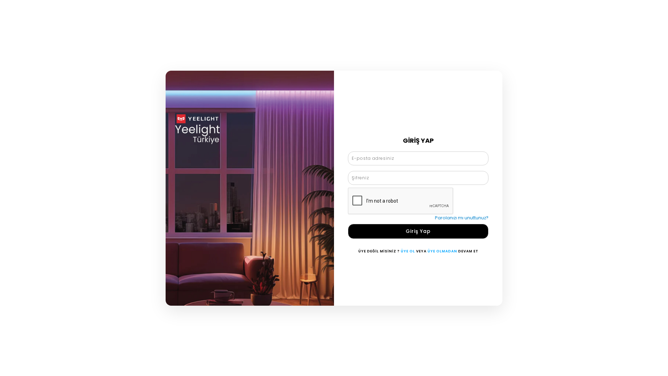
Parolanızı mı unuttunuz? (461, 218)
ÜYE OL (408, 251)
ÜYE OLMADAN (442, 251)
